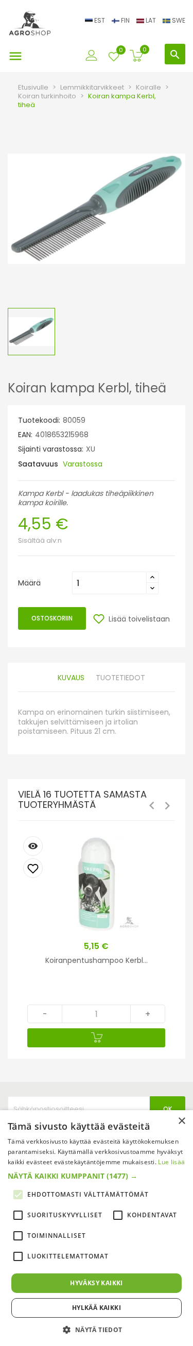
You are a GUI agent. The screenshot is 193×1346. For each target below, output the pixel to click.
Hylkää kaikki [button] (96, 1307)
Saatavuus (38, 464)
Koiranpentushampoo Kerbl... (96, 960)
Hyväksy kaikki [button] (96, 1283)
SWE (177, 20)
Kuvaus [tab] (71, 678)
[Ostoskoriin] (96, 1037)
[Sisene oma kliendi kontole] (91, 52)
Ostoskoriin (52, 618)
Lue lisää (171, 1162)
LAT (150, 20)
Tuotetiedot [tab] (120, 678)
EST (100, 20)
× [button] (181, 1121)
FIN (125, 20)
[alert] (96, 1228)
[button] (96, 1176)
